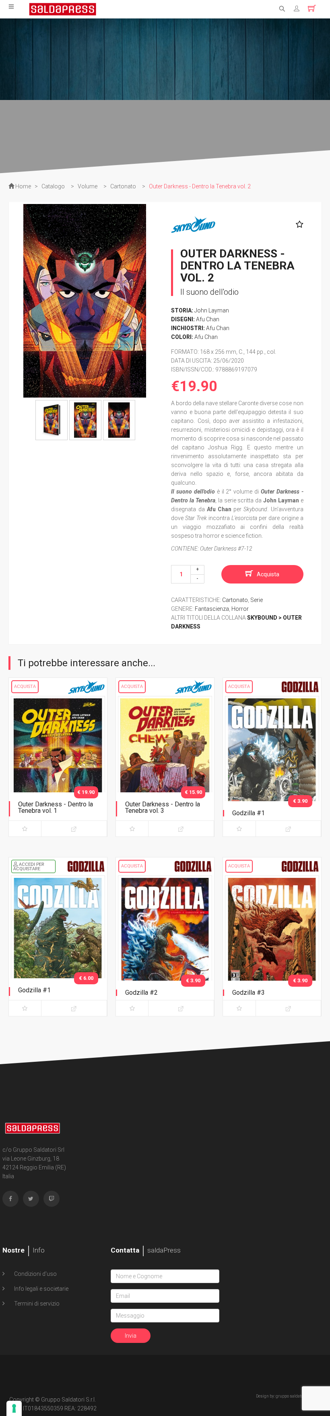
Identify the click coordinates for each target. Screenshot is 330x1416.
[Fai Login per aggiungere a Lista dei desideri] (297, 224)
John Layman (211, 310)
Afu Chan (207, 319)
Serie (256, 600)
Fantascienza (212, 609)
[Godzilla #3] (272, 944)
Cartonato (235, 600)
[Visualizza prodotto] (74, 829)
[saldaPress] (62, 8)
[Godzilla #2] (165, 944)
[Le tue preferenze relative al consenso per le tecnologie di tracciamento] (14, 1408)
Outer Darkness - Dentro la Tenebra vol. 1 (55, 807)
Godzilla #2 (141, 992)
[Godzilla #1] (272, 764)
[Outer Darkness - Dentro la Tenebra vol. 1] (58, 764)
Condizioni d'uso (35, 1274)
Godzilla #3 (248, 992)
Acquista (268, 574)
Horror (240, 609)
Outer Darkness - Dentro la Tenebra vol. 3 (162, 807)
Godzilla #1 (248, 813)
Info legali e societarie (40, 1288)
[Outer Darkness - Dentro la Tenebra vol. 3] (165, 764)
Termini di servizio (36, 1303)
